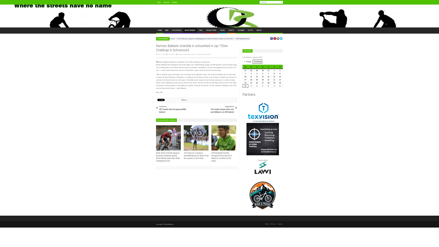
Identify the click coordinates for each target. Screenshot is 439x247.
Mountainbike (190, 30)
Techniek (240, 30)
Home (159, 2)
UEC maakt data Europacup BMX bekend (172, 109)
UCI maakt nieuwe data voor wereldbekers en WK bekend (222, 109)
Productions (211, 30)
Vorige (248, 62)
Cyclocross (176, 30)
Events (231, 30)
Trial (201, 30)
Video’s (259, 30)
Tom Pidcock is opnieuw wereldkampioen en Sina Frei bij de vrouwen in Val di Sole (194, 39)
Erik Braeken (171, 54)
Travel (222, 30)
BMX (166, 30)
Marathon (180, 54)
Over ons (166, 2)
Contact (174, 2)
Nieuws (194, 54)
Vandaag (257, 62)
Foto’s (250, 30)
